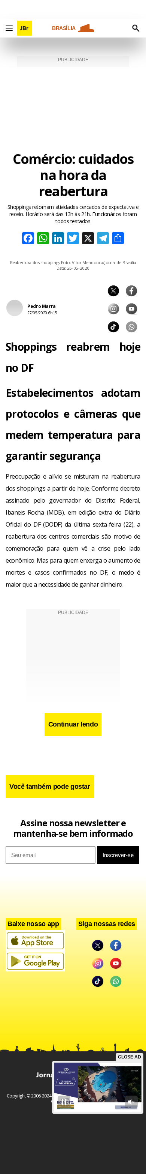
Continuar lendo (73, 724)
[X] (87, 239)
